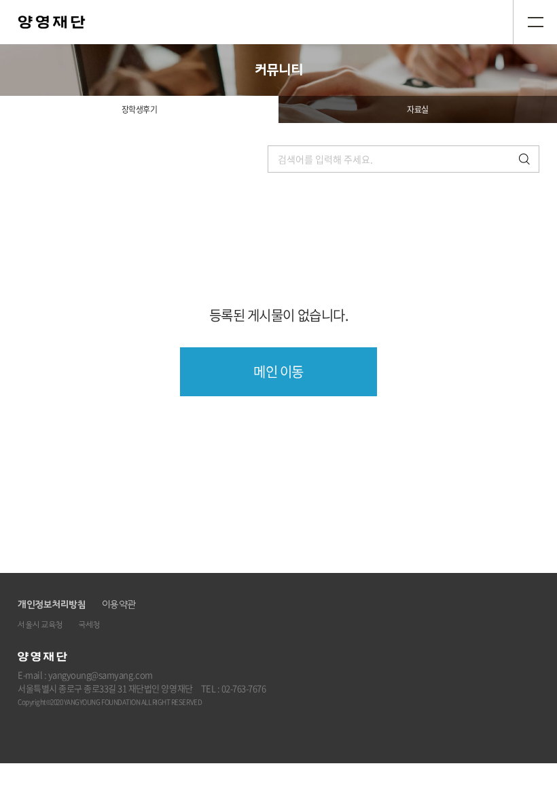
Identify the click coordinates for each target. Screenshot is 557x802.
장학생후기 (140, 109)
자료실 (418, 109)
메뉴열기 (535, 22)
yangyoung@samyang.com (100, 674)
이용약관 (119, 604)
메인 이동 (278, 371)
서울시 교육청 (40, 625)
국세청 (89, 625)
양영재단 (52, 22)
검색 (524, 159)
